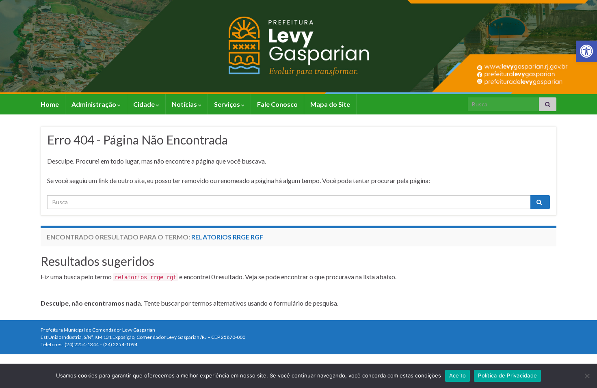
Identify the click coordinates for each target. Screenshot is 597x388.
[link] (586, 51)
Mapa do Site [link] (330, 104)
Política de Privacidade (507, 375)
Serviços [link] (227, 104)
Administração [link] (94, 104)
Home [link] (50, 104)
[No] (587, 376)
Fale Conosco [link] (277, 104)
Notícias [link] (185, 104)
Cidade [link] (144, 104)
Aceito (457, 375)
